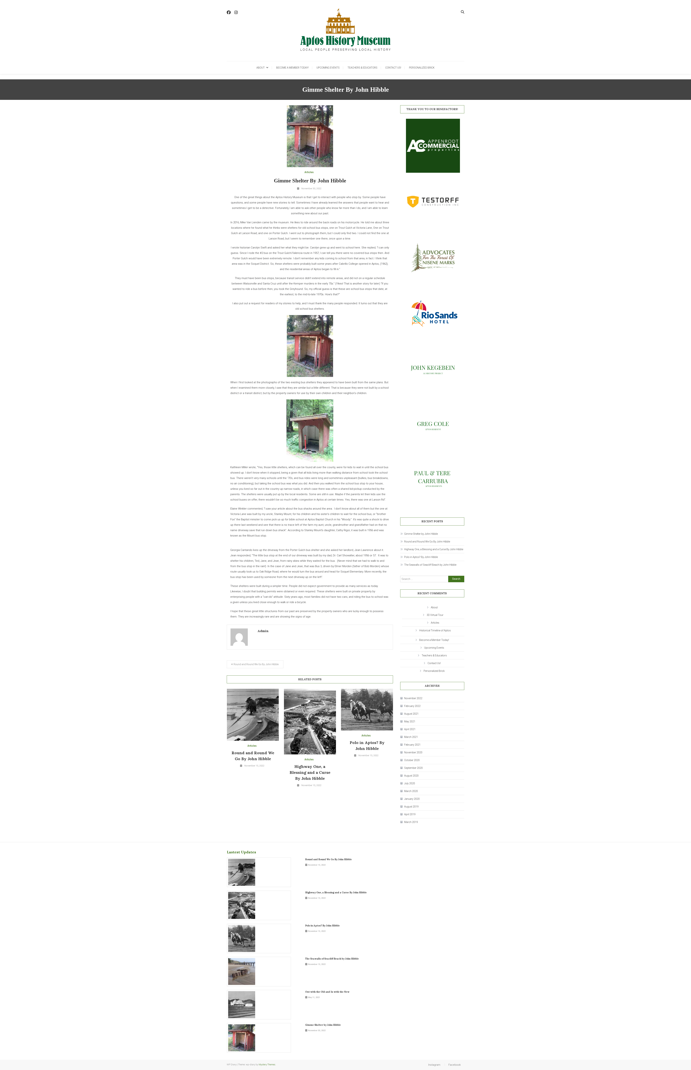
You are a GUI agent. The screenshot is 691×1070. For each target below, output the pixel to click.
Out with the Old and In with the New (327, 991)
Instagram (434, 1065)
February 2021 (412, 744)
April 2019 (409, 814)
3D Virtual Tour (435, 615)
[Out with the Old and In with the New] (259, 1004)
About (260, 67)
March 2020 (411, 791)
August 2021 (411, 713)
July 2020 (409, 783)
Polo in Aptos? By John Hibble (421, 557)
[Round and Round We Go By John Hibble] (259, 872)
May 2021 (409, 721)
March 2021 (411, 737)
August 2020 (411, 775)
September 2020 (413, 767)
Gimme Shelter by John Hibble (421, 533)
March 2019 (411, 822)
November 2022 (413, 698)
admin (263, 631)
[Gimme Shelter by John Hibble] (259, 1038)
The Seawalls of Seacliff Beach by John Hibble (430, 564)
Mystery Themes (267, 1064)
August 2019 (411, 806)
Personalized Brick (422, 67)
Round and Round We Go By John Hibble (256, 664)
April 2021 (409, 729)
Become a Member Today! (292, 67)
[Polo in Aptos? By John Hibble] (259, 938)
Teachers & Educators (362, 67)
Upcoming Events (328, 67)
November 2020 (413, 752)
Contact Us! (393, 67)
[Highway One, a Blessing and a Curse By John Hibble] (259, 905)
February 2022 (412, 706)
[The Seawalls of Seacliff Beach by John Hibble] (259, 971)
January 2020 (412, 798)
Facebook (454, 1065)
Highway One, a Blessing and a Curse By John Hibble (310, 772)
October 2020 (412, 760)
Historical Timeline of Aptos (435, 630)
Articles (309, 172)
